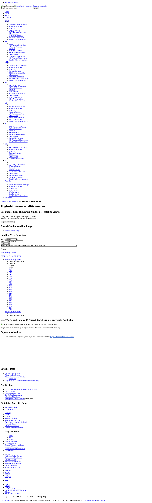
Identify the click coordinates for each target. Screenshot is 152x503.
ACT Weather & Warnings (18, 147)
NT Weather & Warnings (17, 164)
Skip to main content (11, 2)
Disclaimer (87, 500)
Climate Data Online (11, 447)
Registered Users (10, 409)
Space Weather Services (13, 461)
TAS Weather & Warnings (17, 127)
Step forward (11, 252)
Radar (11, 436)
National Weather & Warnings (19, 185)
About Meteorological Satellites (15, 377)
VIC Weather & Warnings (17, 45)
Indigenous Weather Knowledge (15, 490)
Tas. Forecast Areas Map (17, 134)
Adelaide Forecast (15, 112)
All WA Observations (16, 99)
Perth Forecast (13, 91)
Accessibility (102, 500)
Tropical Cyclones (11, 418)
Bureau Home (5, 201)
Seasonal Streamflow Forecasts (15, 449)
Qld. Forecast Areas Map (17, 73)
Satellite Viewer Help (12, 231)
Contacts (8, 17)
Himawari (12, 379)
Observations (13, 34)
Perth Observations (15, 97)
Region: (3, 239)
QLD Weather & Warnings (18, 65)
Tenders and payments (12, 467)
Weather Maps (14, 192)
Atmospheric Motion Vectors (14, 399)
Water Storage (9, 451)
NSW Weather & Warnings (18, 24)
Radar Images (13, 190)
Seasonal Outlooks (11, 443)
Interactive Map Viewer (12, 397)
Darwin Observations (16, 175)
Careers (7, 484)
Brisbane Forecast (15, 71)
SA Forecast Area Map (16, 114)
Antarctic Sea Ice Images (13, 393)
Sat (10, 437)
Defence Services (10, 460)
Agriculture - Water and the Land (16, 422)
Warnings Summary (15, 26)
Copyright (5, 500)
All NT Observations (16, 177)
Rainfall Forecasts (11, 441)
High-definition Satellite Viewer (62, 337)
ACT (6, 144)
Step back (4, 252)
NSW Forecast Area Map (17, 32)
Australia (8, 181)
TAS (6, 123)
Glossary (8, 492)
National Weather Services (13, 456)
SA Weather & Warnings (17, 106)
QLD (6, 62)
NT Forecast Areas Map (17, 171)
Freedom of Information (13, 489)
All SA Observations (16, 119)
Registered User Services (13, 463)
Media (7, 15)
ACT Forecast (13, 155)
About (7, 13)
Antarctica (8, 198)
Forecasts (12, 28)
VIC (6, 41)
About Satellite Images (12, 375)
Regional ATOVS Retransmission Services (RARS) (22, 380)
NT (6, 160)
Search (3, 8)
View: (3, 241)
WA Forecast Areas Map (17, 93)
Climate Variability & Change (14, 445)
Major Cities (13, 188)
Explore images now (8, 222)
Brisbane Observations (16, 77)
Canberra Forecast (15, 153)
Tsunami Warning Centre (13, 420)
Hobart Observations (16, 138)
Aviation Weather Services (13, 458)
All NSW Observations (16, 37)
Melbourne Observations (17, 56)
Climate (7, 416)
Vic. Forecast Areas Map (17, 52)
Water (7, 415)
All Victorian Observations (18, 58)
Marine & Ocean (10, 424)
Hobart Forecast (14, 132)
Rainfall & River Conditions (18, 39)
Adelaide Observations (16, 118)
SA (6, 103)
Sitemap (7, 486)
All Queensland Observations (18, 78)
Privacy (94, 500)
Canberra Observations (16, 158)
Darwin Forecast (14, 170)
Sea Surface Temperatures (13, 395)
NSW (7, 21)
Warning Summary (15, 166)
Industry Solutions (11, 465)
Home (7, 12)
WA (6, 82)
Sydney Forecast (14, 30)
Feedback (8, 487)
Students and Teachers (12, 493)
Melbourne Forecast (15, 50)
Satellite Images (14, 194)
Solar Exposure (10, 391)
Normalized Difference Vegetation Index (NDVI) (21, 389)
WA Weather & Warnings (17, 86)
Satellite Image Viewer (12, 373)
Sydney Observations (16, 36)
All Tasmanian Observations (18, 140)
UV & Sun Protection (12, 426)
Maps (11, 439)
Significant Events (11, 407)
